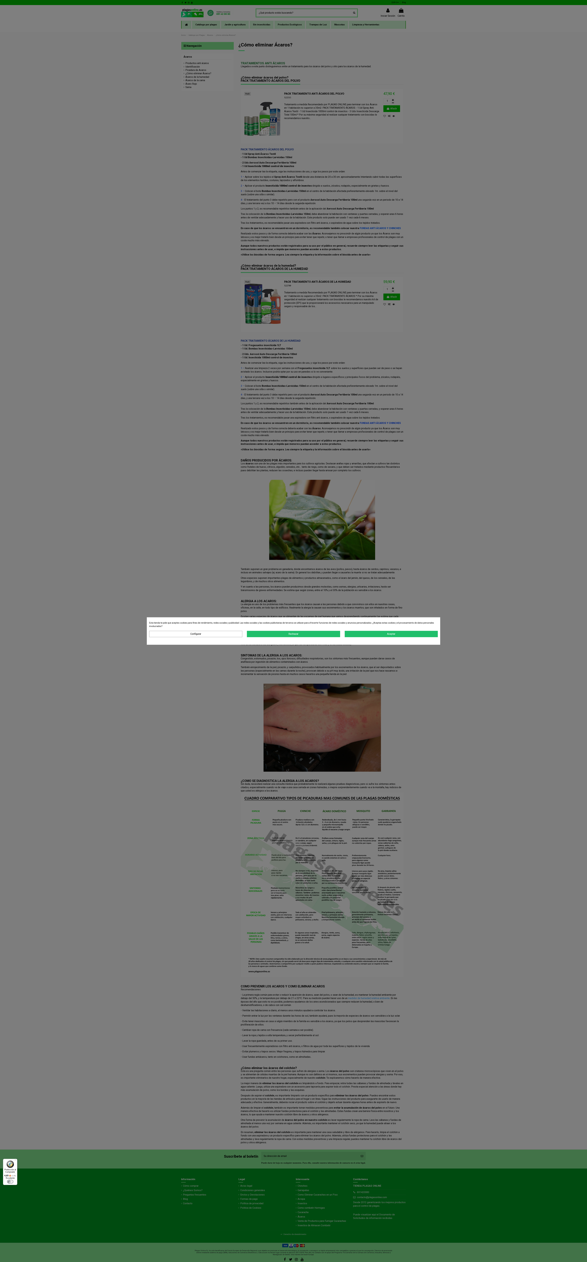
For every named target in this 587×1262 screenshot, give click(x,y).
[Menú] (15, 1161)
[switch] (10, 1181)
